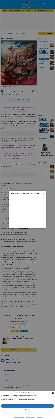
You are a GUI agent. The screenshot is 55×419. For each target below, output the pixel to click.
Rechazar (27, 410)
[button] (53, 393)
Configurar (27, 413)
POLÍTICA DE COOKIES (19, 417)
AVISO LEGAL (39, 417)
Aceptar (27, 406)
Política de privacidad (30, 417)
